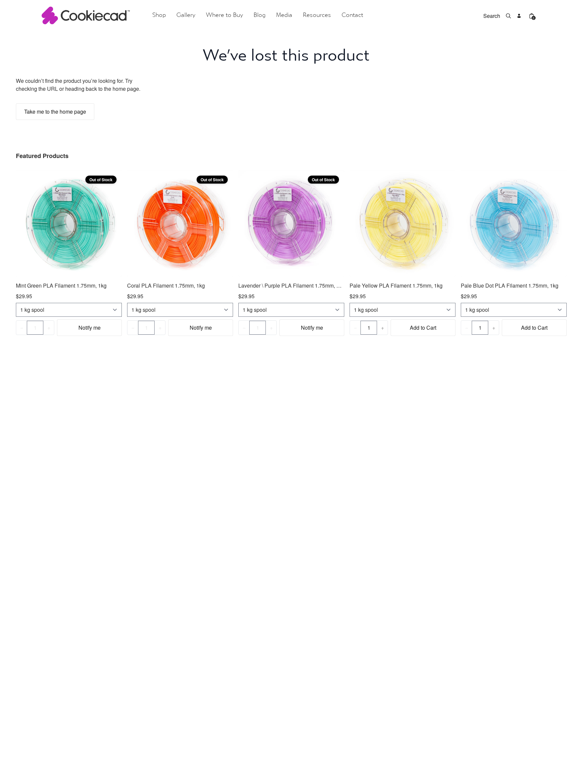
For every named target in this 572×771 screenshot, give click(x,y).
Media (284, 15)
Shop (159, 15)
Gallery (185, 15)
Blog (259, 15)
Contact (352, 15)
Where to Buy (224, 15)
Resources (317, 15)
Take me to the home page (55, 111)
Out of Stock (101, 180)
